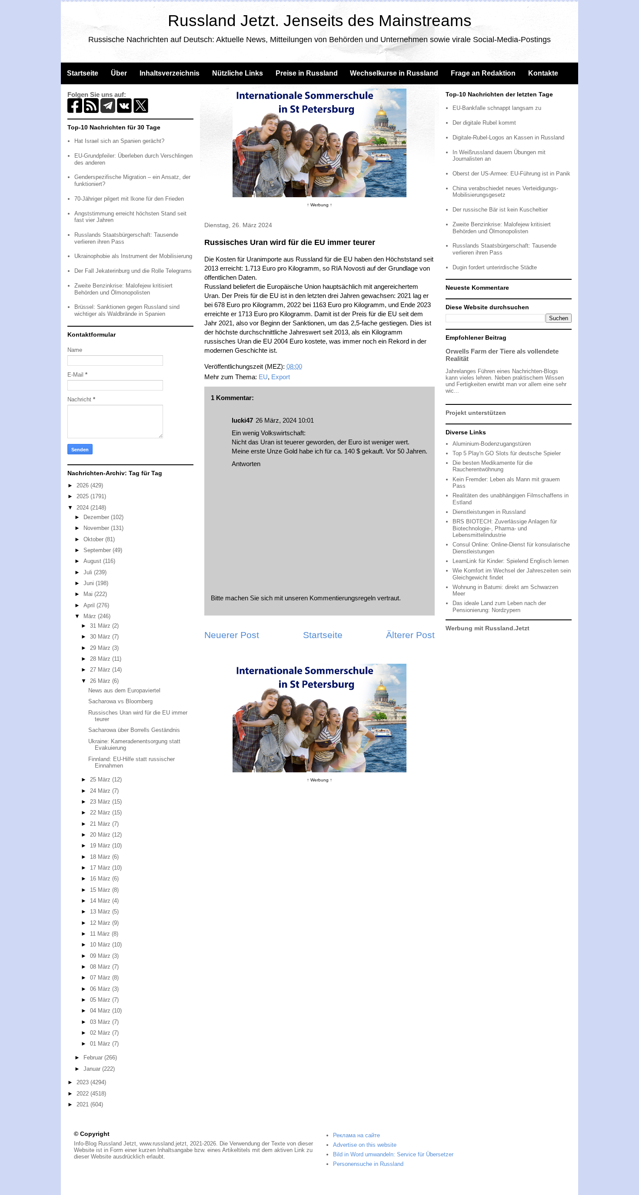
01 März (101, 1043)
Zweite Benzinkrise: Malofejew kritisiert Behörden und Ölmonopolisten (123, 289)
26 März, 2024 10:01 (285, 420)
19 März (101, 845)
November (97, 528)
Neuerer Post (231, 635)
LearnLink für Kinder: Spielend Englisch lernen (511, 561)
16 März (101, 878)
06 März (101, 989)
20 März (101, 834)
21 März (101, 824)
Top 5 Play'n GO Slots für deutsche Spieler (507, 453)
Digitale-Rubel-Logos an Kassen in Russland (508, 137)
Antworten (246, 463)
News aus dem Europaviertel (124, 690)
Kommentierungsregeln (343, 598)
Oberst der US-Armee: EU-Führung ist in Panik (511, 173)
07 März (101, 977)
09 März (101, 956)
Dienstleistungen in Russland (489, 512)
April (90, 605)
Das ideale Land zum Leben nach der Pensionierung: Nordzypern (499, 606)
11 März (101, 933)
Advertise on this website (364, 1145)
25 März (101, 779)
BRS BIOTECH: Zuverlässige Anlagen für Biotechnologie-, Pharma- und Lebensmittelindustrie (505, 528)
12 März (101, 923)
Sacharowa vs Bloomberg (120, 701)
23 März (101, 801)
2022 (83, 1093)
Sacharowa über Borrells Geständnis (134, 730)
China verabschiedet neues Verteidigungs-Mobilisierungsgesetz (505, 192)
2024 (83, 507)
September (98, 550)
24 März (101, 791)
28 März (101, 658)
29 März (101, 648)
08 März (101, 966)
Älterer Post (410, 635)
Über (119, 73)
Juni (89, 583)
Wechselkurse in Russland (394, 73)
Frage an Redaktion (483, 73)
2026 (83, 485)
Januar (92, 1069)
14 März (101, 900)
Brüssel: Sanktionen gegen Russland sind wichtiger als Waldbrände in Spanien (127, 310)
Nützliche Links (237, 73)
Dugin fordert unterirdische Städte (495, 267)
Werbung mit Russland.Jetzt (487, 628)
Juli (88, 572)
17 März (101, 867)
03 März (101, 1022)
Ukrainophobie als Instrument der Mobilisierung (133, 256)
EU (263, 377)
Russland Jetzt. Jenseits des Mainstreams (320, 21)
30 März (101, 636)
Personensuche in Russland (368, 1164)
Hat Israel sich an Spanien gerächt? (119, 141)
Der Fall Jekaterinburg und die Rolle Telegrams (133, 271)
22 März (101, 812)
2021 (83, 1104)
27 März (101, 669)
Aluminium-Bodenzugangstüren (492, 443)
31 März (101, 625)
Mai (88, 594)
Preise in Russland (307, 73)
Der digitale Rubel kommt (484, 122)
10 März (101, 944)
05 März (101, 999)
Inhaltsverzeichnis (170, 73)
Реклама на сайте (356, 1135)
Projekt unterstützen (476, 412)
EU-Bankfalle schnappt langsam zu (497, 108)
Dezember (97, 517)
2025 (83, 496)
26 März (101, 681)
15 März (101, 890)
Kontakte (543, 73)
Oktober (94, 539)
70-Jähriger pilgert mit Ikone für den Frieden (129, 198)
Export (280, 377)
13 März (101, 911)
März (90, 616)
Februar (93, 1057)
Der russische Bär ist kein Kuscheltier (500, 209)
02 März (101, 1032)
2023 (83, 1082)
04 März (101, 1010)
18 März (101, 857)
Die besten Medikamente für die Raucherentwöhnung (492, 466)
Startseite (82, 73)
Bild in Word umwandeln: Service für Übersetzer (393, 1154)
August (93, 561)
